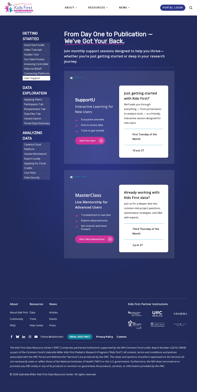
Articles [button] (53, 312)
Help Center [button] (36, 325)
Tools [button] (33, 319)
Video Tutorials (33, 49)
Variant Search (32, 118)
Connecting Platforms (36, 73)
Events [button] (53, 319)
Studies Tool (31, 54)
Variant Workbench (35, 154)
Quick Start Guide (34, 45)
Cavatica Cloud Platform (32, 147)
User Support (32, 78)
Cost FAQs (30, 172)
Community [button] (16, 319)
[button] (90, 140)
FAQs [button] (13, 325)
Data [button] (32, 312)
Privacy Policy (104, 336)
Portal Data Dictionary (37, 123)
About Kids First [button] (19, 312)
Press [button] (52, 325)
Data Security (32, 177)
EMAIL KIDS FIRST (80, 336)
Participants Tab (33, 104)
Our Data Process (34, 59)
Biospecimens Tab (34, 109)
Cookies (122, 336)
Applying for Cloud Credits (35, 166)
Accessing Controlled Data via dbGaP (36, 66)
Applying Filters (33, 99)
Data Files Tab (32, 113)
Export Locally (32, 158)
